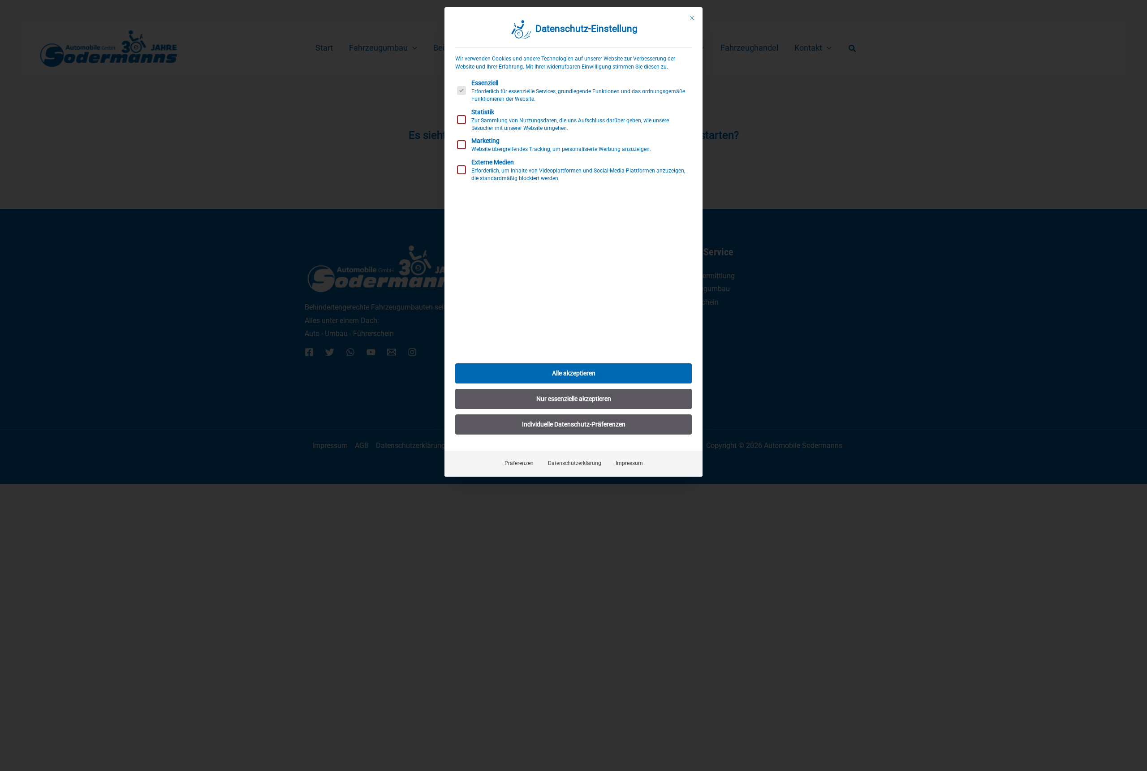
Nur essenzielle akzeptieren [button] (573, 398)
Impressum (629, 463)
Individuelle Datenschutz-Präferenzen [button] (573, 424)
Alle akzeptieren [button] (573, 373)
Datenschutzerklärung (574, 463)
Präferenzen (519, 463)
